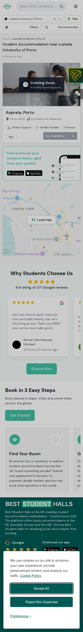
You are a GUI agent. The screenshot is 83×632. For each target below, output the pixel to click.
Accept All (41, 588)
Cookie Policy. (31, 575)
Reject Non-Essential (42, 601)
